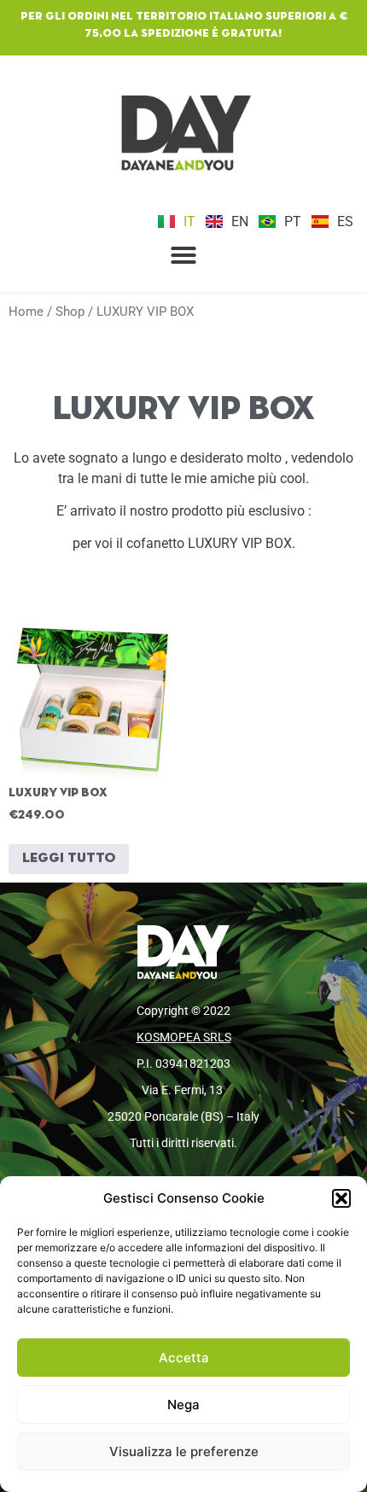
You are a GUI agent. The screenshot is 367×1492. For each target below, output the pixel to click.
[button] (341, 1198)
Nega (183, 1404)
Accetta (184, 1357)
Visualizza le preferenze (184, 1451)
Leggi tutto (68, 858)
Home (26, 311)
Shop (69, 311)
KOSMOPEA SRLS (184, 1037)
